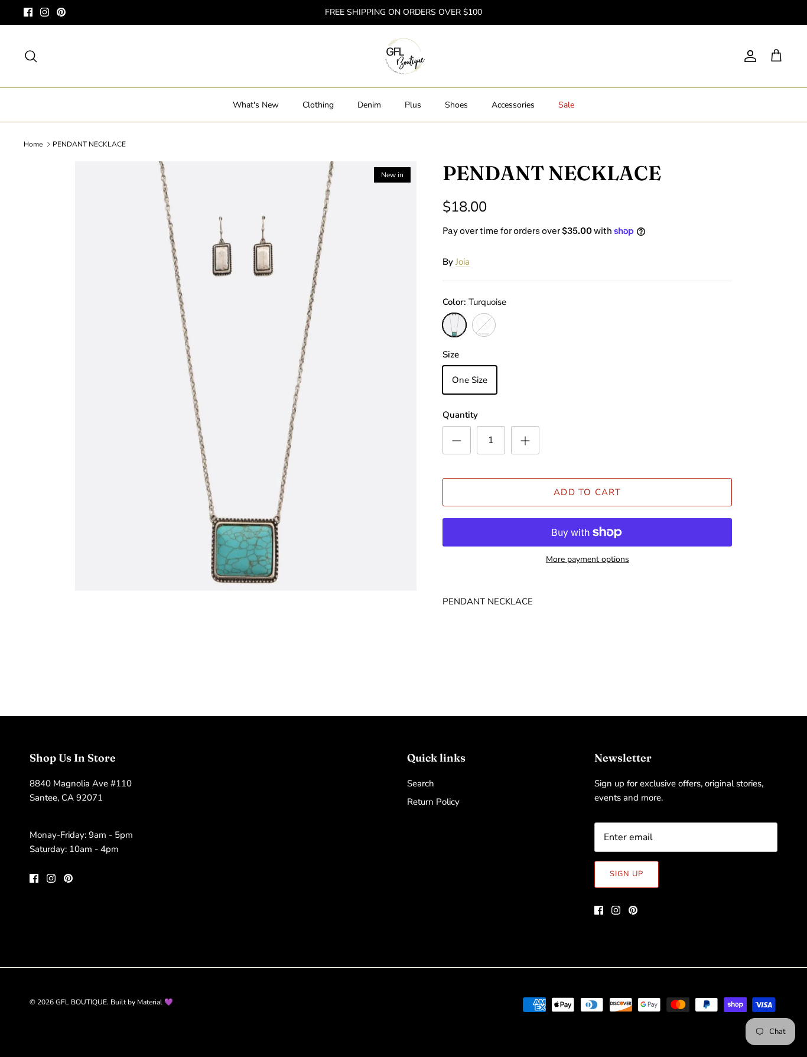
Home (33, 144)
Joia (462, 262)
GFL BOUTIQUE (81, 1002)
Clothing (318, 104)
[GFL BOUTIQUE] (404, 56)
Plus (413, 104)
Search (420, 783)
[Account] (747, 56)
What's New (256, 104)
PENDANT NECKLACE (89, 144)
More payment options (587, 560)
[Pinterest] (61, 12)
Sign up (626, 874)
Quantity (460, 415)
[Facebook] (28, 12)
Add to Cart (587, 492)
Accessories (513, 104)
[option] (246, 418)
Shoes (456, 104)
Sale (566, 104)
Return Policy (433, 802)
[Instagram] (44, 12)
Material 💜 (155, 1002)
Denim (369, 104)
